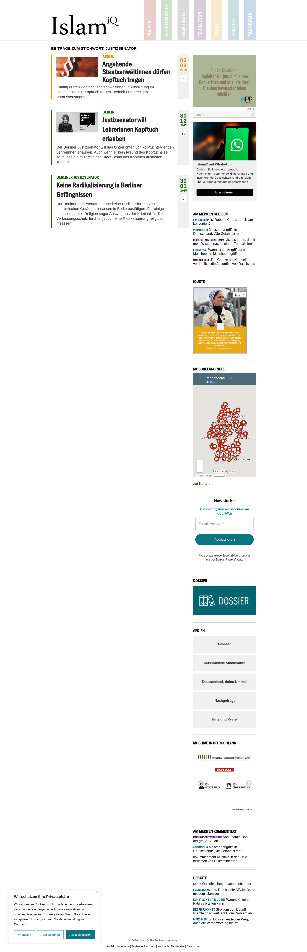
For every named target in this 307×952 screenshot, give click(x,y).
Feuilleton (200, 20)
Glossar (224, 644)
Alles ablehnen (50, 934)
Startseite (183, 20)
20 (183, 133)
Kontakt (111, 946)
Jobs (153, 946)
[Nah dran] (97, 892)
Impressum (123, 946)
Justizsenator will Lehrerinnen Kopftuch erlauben (130, 129)
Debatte (233, 20)
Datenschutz (193, 946)
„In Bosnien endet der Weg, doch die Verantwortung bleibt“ (221, 921)
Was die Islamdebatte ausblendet (222, 884)
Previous (199, 782)
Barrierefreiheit (139, 946)
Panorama (250, 20)
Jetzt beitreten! (225, 192)
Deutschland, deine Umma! (224, 682)
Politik (150, 20)
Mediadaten (178, 946)
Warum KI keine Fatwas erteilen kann (221, 901)
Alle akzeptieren (80, 934)
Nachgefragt (224, 701)
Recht (216, 20)
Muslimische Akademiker (224, 663)
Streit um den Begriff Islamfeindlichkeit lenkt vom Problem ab (222, 911)
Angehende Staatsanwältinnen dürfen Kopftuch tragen (136, 72)
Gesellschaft (166, 20)
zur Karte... (201, 484)
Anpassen (24, 934)
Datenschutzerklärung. (229, 559)
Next (247, 782)
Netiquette (163, 946)
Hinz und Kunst (224, 719)
